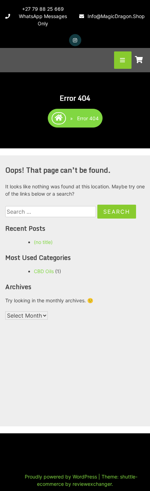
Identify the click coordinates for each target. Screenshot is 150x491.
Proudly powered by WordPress (61, 477)
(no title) (43, 242)
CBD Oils (44, 271)
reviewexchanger (92, 484)
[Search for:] (51, 212)
